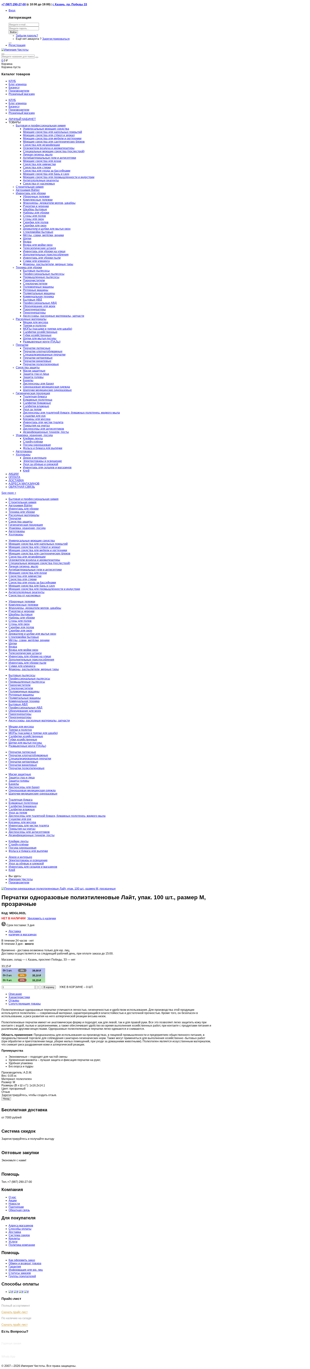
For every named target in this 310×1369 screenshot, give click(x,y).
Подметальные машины (39, 293)
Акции (13, 1200)
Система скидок (19, 1235)
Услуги (13, 1241)
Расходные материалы (31, 319)
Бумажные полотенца (37, 399)
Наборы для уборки (36, 212)
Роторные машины (35, 290)
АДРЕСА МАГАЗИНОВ (24, 483)
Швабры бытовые (35, 209)
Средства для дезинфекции (41, 144)
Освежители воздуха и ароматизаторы (48, 148)
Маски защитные (34, 370)
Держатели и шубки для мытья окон (47, 228)
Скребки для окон (34, 225)
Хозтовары (23, 454)
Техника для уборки (29, 267)
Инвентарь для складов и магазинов (47, 467)
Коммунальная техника (38, 296)
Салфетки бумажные (37, 402)
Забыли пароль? (27, 35)
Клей (26, 470)
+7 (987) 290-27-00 (13, 4)
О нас (12, 1197)
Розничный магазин (22, 113)
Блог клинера (18, 103)
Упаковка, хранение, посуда (34, 435)
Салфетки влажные (36, 406)
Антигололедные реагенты (41, 180)
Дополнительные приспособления (46, 254)
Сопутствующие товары (25, 1003)
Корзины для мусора (36, 419)
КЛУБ (12, 100)
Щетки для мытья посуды (39, 338)
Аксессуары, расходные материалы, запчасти (53, 315)
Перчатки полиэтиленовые (41, 364)
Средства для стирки (37, 167)
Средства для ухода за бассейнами (46, 170)
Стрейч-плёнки (33, 441)
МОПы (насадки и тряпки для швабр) (47, 328)
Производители (19, 109)
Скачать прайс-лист (14, 1312)
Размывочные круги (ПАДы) (41, 341)
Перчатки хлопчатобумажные (42, 351)
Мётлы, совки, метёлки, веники (43, 235)
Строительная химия (30, 186)
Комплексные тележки (38, 199)
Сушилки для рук (34, 415)
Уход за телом (32, 409)
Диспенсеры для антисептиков (43, 428)
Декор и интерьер (34, 457)
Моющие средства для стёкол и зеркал (49, 135)
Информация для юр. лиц (26, 1269)
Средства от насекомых (39, 183)
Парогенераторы (34, 309)
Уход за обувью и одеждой (40, 464)
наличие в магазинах (23, 934)
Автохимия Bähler (28, 190)
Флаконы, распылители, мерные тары (48, 264)
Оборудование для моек (39, 306)
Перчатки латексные (36, 348)
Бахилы (28, 380)
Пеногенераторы (34, 312)
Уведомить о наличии (41, 918)
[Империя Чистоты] (15, 49)
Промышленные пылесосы (41, 277)
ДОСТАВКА (16, 480)
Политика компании (22, 1244)
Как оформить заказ (22, 1260)
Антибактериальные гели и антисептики (49, 157)
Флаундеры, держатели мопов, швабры (49, 202)
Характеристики (19, 997)
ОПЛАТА (14, 477)
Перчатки (22, 344)
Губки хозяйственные (37, 335)
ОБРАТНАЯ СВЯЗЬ (22, 486)
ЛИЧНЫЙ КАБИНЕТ (22, 119)
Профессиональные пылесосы (43, 273)
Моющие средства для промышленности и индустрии (58, 177)
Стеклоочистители (35, 283)
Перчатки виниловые (37, 361)
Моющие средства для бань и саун (46, 173)
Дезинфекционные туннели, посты (46, 432)
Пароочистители (34, 280)
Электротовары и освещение (42, 461)
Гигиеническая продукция (33, 393)
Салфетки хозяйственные (40, 332)
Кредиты (14, 1238)
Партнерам (16, 1206)
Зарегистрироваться (56, 38)
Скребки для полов (35, 222)
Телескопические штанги (39, 248)
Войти (13, 32)
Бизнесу (14, 106)
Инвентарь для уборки (31, 193)
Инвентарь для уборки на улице (44, 251)
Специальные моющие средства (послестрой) (53, 151)
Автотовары (24, 451)
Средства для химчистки (39, 164)
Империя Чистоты (21, 879)
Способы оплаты (20, 1228)
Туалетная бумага (35, 396)
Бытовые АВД (32, 299)
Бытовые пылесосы (36, 270)
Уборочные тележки (36, 196)
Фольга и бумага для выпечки (42, 448)
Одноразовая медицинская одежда (46, 386)
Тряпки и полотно (34, 325)
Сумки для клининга (36, 261)
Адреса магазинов (21, 1225)
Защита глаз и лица (36, 373)
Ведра (27, 241)
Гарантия (15, 1266)
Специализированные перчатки (44, 354)
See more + (8, 492)
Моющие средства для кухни (42, 161)
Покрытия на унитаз (36, 425)
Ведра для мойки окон (38, 244)
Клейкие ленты (33, 438)
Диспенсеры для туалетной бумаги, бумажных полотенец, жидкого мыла (71, 412)
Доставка (15, 931)
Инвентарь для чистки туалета (43, 422)
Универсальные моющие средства (46, 128)
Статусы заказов (20, 1273)
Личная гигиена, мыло (38, 154)
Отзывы (14, 1000)
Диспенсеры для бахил (38, 383)
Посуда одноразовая (37, 444)
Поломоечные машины (38, 286)
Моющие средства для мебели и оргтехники (52, 138)
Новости (14, 1203)
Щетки (27, 238)
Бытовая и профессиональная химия (41, 125)
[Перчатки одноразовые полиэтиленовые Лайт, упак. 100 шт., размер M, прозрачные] (58, 888)
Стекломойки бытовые (38, 232)
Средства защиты (28, 367)
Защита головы (33, 377)
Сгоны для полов (34, 215)
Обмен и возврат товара (25, 1263)
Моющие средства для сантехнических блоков (54, 141)
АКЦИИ (14, 473)
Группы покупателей (22, 1276)
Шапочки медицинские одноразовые (47, 390)
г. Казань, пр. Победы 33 (70, 4)
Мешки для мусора (35, 322)
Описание (15, 994)
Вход (12, 10)
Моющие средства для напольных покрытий (52, 132)
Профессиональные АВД (40, 302)
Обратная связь (19, 1210)
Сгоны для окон (33, 219)
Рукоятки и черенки (36, 206)
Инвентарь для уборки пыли (42, 257)
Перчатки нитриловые (38, 357)
